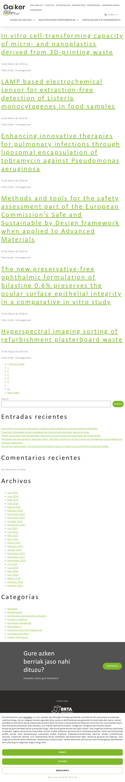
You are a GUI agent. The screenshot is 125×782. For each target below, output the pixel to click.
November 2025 (16, 517)
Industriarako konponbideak (57, 20)
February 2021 (15, 585)
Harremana (36, 10)
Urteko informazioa (17, 637)
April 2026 (12, 503)
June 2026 (12, 496)
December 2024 (16, 553)
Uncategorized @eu (18, 633)
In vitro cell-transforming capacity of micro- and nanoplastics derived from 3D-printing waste (62, 44)
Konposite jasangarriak (19, 623)
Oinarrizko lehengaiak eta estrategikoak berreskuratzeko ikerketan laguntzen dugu (45, 432)
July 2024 (12, 564)
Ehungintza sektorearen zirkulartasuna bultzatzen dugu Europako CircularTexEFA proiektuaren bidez (55, 446)
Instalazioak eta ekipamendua (101, 20)
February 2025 (15, 546)
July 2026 (12, 492)
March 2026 (13, 507)
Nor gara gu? (37, 5)
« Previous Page (15, 364)
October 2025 (14, 521)
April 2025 (12, 539)
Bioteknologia (14, 612)
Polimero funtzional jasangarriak (24, 630)
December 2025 (16, 514)
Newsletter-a (14, 626)
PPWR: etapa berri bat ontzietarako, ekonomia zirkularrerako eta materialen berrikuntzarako (50, 435)
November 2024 (16, 557)
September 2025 (16, 525)
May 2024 (12, 571)
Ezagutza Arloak (21, 20)
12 (8, 389)
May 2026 (12, 500)
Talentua (49, 5)
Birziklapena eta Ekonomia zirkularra (26, 616)
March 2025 (13, 542)
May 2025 (12, 535)
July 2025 (12, 528)
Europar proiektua (17, 619)
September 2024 (16, 560)
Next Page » (13, 392)
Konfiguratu (62, 770)
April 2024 (12, 575)
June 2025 (12, 532)
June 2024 (12, 567)
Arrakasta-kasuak (111, 5)
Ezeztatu (62, 761)
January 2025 (14, 550)
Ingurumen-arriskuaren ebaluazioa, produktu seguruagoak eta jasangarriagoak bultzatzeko (49, 428)
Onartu (62, 752)
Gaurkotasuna (63, 5)
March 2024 (13, 578)
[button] (106, 15)
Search (5, 399)
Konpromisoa (93, 5)
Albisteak (12, 608)
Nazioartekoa (79, 5)
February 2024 (15, 582)
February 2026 (15, 510)
